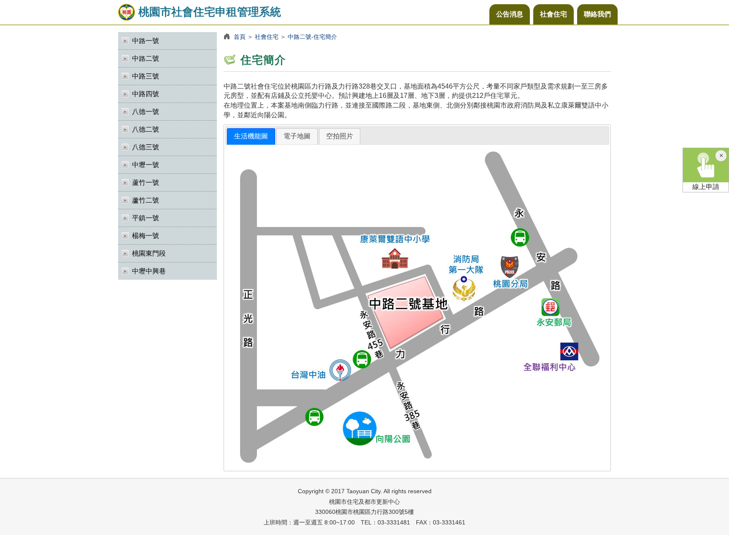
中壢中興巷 (149, 271)
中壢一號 (145, 164)
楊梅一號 (145, 235)
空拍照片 (339, 136)
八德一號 (145, 111)
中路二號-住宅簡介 (312, 36)
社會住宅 (553, 14)
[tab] (251, 136)
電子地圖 (297, 136)
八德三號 (145, 147)
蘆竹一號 (145, 182)
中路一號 (145, 40)
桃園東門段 (149, 253)
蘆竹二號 (145, 200)
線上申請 (705, 186)
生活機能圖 (251, 136)
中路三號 (145, 76)
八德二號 (145, 129)
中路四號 (145, 93)
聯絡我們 (597, 14)
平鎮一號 (145, 218)
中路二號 (145, 58)
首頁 (240, 36)
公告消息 (509, 14)
